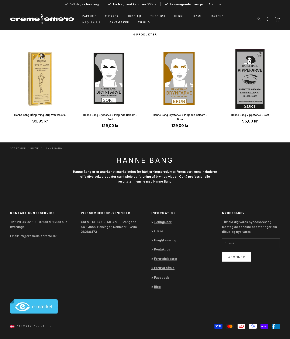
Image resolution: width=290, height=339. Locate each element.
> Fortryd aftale (163, 268)
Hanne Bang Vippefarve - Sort (250, 115)
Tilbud (144, 22)
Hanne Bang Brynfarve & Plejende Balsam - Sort (110, 117)
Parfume (89, 16)
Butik (34, 148)
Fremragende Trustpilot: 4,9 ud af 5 (197, 4)
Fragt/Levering (165, 240)
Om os (158, 231)
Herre (179, 16)
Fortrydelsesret (165, 258)
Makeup (217, 16)
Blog (157, 286)
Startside (18, 148)
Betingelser (163, 222)
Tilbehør (158, 16)
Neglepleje (91, 22)
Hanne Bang (53, 148)
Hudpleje (134, 16)
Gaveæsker (119, 22)
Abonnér (236, 257)
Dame (197, 16)
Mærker (111, 16)
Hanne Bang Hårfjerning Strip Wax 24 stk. (40, 115)
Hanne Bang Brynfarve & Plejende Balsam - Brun (180, 117)
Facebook (161, 277)
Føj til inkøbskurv (40, 103)
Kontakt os (162, 249)
